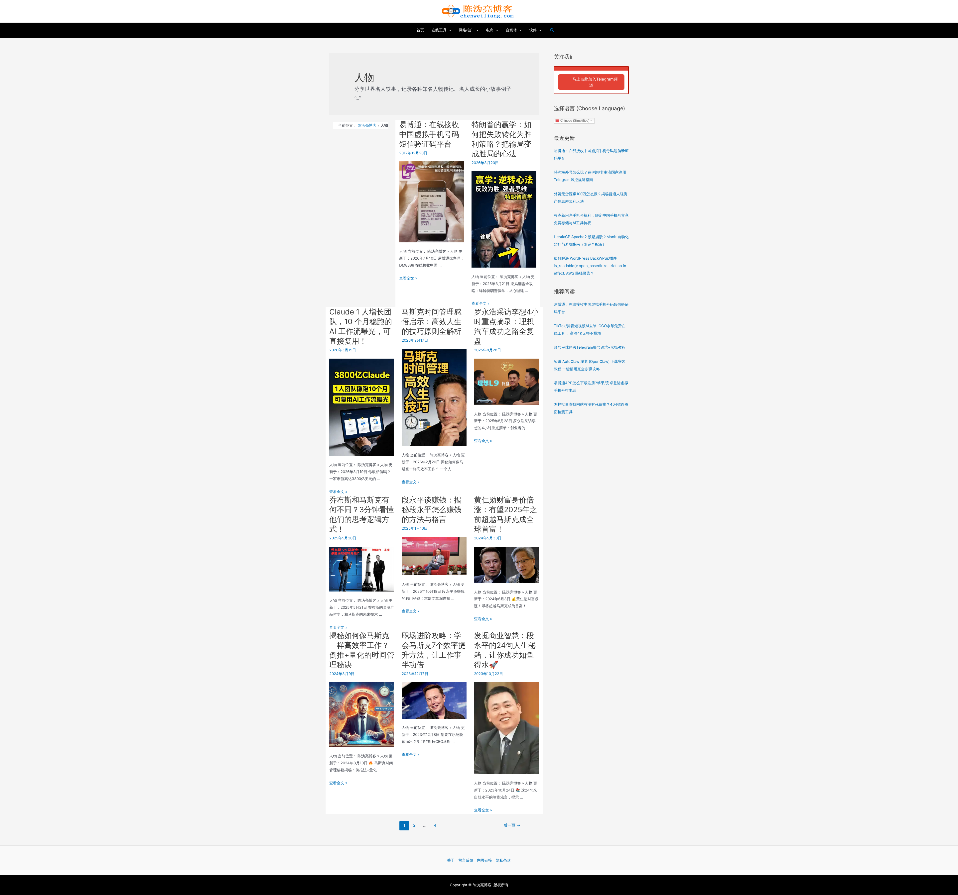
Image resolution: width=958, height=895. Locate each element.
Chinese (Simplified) (574, 120)
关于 (451, 860)
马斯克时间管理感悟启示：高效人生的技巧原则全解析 (432, 321)
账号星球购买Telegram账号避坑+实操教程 (589, 347)
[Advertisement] (591, 501)
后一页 (511, 825)
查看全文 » (408, 278)
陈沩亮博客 (367, 125)
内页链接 (484, 860)
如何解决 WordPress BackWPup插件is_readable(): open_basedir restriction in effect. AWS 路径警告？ (590, 266)
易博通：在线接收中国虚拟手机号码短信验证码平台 (429, 134)
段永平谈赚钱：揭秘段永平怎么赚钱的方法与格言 (432, 509)
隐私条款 (503, 860)
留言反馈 (465, 860)
